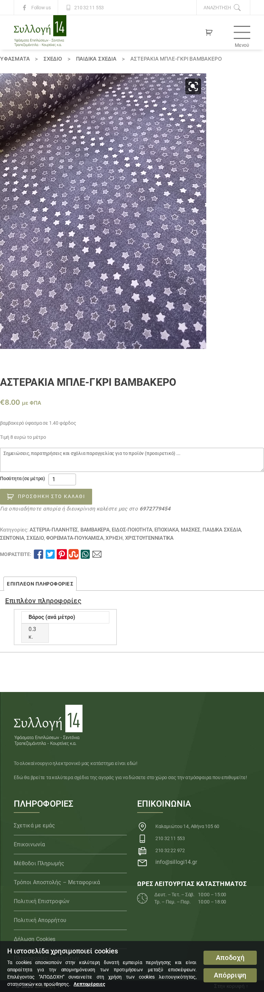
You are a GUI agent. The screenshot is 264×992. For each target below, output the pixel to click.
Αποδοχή (230, 958)
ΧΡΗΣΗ (114, 538)
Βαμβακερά (95, 530)
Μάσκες (190, 530)
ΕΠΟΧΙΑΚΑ (166, 530)
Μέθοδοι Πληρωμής (39, 863)
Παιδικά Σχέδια (96, 58)
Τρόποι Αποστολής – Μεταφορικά (57, 882)
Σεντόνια (12, 538)
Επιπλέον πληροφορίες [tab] (40, 584)
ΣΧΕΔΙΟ (52, 58)
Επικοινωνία (29, 844)
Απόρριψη (230, 975)
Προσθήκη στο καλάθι (51, 496)
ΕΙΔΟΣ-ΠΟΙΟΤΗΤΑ (132, 530)
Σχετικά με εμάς (34, 825)
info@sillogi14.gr (176, 862)
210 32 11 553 (89, 7)
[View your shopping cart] (209, 32)
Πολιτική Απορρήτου (40, 920)
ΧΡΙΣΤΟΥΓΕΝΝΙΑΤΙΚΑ (149, 538)
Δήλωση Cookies (34, 939)
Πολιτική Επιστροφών (41, 901)
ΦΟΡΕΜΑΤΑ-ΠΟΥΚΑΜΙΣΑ (74, 538)
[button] (193, 86)
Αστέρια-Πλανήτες (54, 530)
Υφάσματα (15, 58)
